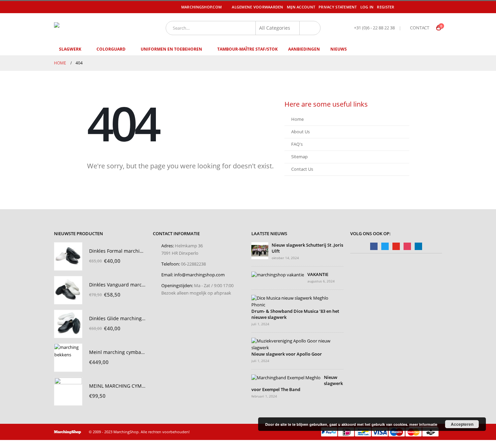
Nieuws (338, 49)
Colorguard (111, 49)
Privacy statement (338, 6)
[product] (68, 256)
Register (385, 6)
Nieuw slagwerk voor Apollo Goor (286, 354)
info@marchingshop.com (199, 275)
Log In (367, 6)
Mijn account (301, 6)
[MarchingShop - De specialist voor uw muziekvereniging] (95, 27)
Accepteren (462, 424)
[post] (259, 250)
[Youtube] (428, 7)
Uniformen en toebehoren (171, 49)
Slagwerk (70, 49)
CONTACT (419, 28)
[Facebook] (409, 7)
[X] (418, 7)
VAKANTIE (317, 274)
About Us (300, 132)
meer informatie (423, 424)
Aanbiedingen (304, 49)
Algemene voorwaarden (257, 6)
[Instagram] (437, 7)
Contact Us (302, 169)
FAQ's (297, 144)
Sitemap (299, 157)
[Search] (310, 28)
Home (297, 119)
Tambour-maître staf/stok (247, 49)
